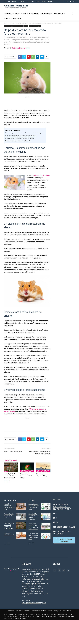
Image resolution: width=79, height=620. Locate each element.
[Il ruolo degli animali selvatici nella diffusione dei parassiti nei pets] (11, 467)
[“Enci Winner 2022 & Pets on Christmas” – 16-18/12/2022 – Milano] (45, 536)
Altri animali (34, 14)
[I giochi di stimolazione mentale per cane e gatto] (21, 506)
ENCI (55, 518)
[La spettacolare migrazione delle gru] (43, 467)
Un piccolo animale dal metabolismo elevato (21, 136)
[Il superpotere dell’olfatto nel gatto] (21, 535)
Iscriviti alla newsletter (47, 1)
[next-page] (8, 482)
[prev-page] (5, 482)
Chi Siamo (21, 1)
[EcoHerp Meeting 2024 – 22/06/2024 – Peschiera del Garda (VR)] (45, 506)
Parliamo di (58, 14)
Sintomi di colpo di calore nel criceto (18, 141)
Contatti (38, 1)
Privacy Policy (57, 611)
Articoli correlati (11, 461)
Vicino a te (17, 18)
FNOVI (55, 522)
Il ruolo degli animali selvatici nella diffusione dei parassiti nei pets (10, 476)
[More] (46, 57)
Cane (17, 14)
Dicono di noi (30, 1)
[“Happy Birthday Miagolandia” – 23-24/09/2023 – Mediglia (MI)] (45, 516)
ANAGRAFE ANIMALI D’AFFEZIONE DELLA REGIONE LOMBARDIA (62, 506)
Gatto (23, 14)
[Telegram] (42, 57)
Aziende (7, 18)
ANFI (55, 513)
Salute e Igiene (46, 14)
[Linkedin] (70, 1)
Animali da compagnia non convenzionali (20, 23)
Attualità (8, 14)
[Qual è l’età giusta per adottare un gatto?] (21, 516)
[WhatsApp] (33, 57)
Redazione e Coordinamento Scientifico (35, 611)
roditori (26, 26)
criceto (30, 26)
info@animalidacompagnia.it (34, 603)
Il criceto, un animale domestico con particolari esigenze (25, 133)
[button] (73, 14)
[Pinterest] (29, 57)
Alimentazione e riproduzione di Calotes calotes (26, 476)
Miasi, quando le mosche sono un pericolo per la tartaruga (39, 453)
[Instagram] (67, 1)
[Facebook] (64, 1)
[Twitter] (73, 1)
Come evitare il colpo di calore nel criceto (20, 138)
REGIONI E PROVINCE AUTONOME (61, 532)
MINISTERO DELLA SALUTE (64, 527)
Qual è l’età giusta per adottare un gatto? (8, 515)
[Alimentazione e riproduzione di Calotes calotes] (27, 467)
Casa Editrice (19, 611)
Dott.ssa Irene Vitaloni (21, 48)
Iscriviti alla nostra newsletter (64, 540)
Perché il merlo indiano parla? (13, 452)
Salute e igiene (37, 26)
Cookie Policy (67, 611)
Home (5, 23)
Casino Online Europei (62, 547)
